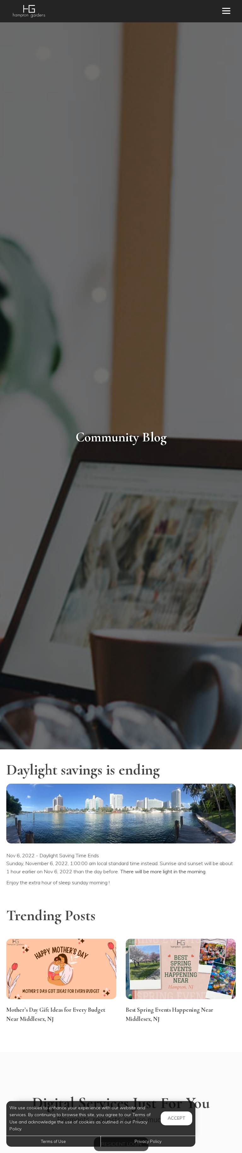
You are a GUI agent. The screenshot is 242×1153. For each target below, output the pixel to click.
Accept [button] (176, 1118)
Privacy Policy (148, 1141)
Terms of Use (53, 1141)
